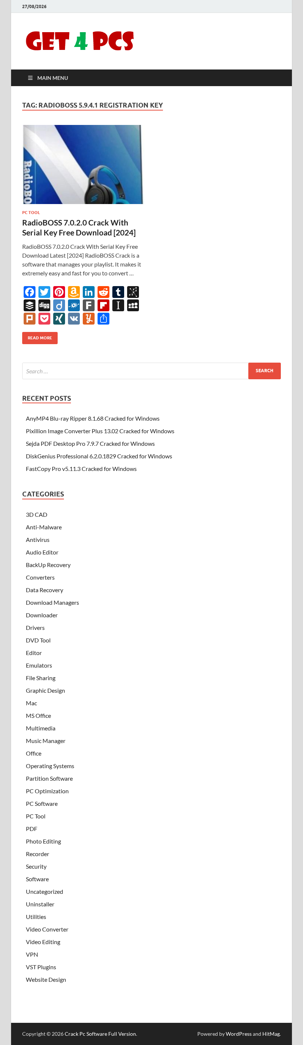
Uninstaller (40, 903)
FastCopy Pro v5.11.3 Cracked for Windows (81, 468)
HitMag (271, 1034)
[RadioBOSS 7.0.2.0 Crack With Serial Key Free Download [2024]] (83, 164)
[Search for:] (151, 371)
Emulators (39, 665)
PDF (31, 828)
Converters (40, 577)
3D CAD (36, 514)
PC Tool (31, 212)
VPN (32, 954)
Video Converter (47, 929)
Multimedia (40, 728)
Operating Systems (50, 765)
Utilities (36, 916)
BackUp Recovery (48, 564)
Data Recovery (44, 589)
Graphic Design (45, 690)
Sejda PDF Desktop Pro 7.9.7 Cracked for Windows (90, 443)
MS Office (38, 715)
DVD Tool (38, 640)
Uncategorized (44, 891)
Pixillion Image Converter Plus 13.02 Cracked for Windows (100, 430)
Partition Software (49, 778)
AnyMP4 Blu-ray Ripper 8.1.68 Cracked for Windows (93, 418)
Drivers (35, 627)
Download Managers (52, 602)
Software (37, 878)
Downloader (42, 614)
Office (33, 753)
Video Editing (43, 941)
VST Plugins (41, 966)
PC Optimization (47, 790)
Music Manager (45, 740)
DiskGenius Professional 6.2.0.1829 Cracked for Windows (99, 455)
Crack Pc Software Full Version (100, 1034)
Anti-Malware (44, 526)
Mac (31, 702)
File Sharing (40, 677)
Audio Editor (42, 552)
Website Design (46, 979)
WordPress (239, 1034)
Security (36, 866)
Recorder (37, 853)
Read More (37, 336)
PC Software (42, 803)
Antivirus (38, 539)
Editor (34, 652)
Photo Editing (43, 841)
